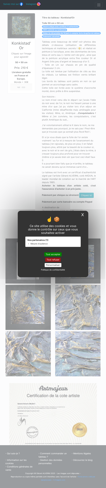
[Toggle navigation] (99, 5)
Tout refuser (53, 259)
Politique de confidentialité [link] (53, 270)
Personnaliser (53, 265)
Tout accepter (53, 254)
